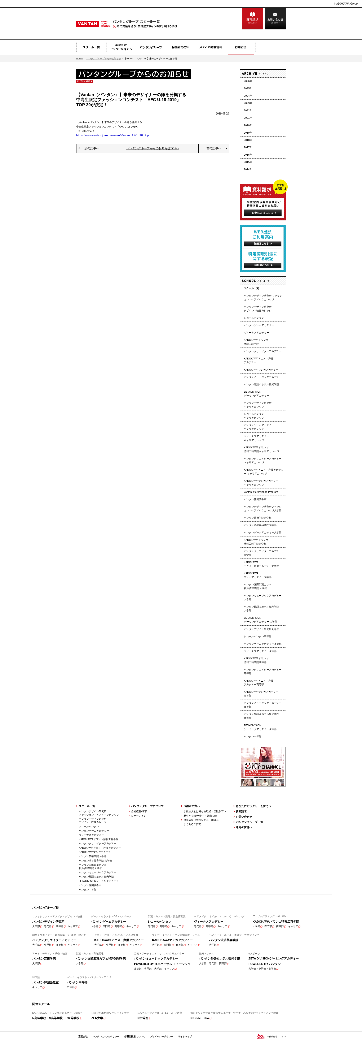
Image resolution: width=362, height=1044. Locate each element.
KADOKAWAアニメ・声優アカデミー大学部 (261, 564)
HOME (79, 58)
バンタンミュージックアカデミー (263, 377)
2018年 (248, 140)
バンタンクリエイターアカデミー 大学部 (263, 553)
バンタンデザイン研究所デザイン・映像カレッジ (258, 308)
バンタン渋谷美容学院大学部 (260, 525)
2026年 (248, 81)
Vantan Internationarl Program (261, 492)
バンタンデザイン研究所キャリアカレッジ (258, 404)
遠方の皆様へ (244, 827)
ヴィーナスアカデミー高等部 (260, 651)
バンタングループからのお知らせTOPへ (152, 148)
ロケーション (138, 815)
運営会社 (83, 1036)
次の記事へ (91, 148)
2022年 (248, 110)
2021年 (248, 117)
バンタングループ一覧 (249, 822)
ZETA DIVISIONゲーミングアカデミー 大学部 (260, 619)
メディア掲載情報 (211, 47)
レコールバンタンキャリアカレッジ (254, 416)
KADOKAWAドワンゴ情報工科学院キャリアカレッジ (261, 449)
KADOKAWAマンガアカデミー (261, 369)
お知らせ (241, 47)
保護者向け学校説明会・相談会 (201, 820)
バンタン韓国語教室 (255, 499)
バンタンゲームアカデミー (259, 325)
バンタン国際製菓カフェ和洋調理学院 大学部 (258, 586)
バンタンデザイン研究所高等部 (261, 629)
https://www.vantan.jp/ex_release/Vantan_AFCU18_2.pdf (113, 135)
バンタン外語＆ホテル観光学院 (261, 384)
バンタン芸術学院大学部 (258, 517)
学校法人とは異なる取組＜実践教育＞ (205, 811)
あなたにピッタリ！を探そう (253, 806)
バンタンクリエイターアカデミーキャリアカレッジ (263, 460)
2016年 (248, 154)
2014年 (248, 169)
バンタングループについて (147, 806)
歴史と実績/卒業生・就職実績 (200, 815)
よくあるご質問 (192, 824)
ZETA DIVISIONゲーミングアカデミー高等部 (260, 727)
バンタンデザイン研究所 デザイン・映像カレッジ (91, 820)
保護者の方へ (181, 47)
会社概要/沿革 (139, 811)
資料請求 (252, 19)
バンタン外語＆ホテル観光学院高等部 (261, 716)
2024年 (248, 95)
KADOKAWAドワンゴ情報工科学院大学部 (256, 542)
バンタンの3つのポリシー (106, 1036)
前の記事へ (214, 148)
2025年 (248, 88)
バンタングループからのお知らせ (103, 58)
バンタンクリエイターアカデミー (263, 351)
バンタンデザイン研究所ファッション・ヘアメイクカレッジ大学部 (263, 508)
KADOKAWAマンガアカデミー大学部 (258, 575)
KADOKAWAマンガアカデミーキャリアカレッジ (261, 482)
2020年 (248, 125)
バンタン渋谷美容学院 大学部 (95, 860)
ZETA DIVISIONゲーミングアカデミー (256, 393)
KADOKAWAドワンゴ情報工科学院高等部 (256, 660)
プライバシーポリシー (161, 1036)
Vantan (103, 23)
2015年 (248, 162)
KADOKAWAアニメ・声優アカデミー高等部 (258, 682)
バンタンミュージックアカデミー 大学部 (263, 597)
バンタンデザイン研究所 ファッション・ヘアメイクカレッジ (263, 297)
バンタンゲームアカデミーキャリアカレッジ (259, 427)
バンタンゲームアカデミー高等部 (263, 643)
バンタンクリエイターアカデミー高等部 (263, 671)
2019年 (248, 132)
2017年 (248, 147)
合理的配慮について (134, 1036)
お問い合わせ (275, 19)
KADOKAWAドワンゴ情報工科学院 (256, 341)
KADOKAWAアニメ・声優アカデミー (258, 360)
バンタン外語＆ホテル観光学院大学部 (261, 608)
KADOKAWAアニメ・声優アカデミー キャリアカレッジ (263, 471)
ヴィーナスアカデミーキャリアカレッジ (256, 438)
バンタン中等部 (252, 736)
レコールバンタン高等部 (258, 636)
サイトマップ (185, 1036)
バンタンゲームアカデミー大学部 (263, 532)
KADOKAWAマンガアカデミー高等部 (261, 693)
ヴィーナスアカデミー (256, 332)
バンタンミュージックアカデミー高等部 (263, 705)
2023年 (248, 103)
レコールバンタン (254, 317)
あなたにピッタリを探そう (121, 47)
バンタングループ (151, 47)
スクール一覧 (91, 47)
